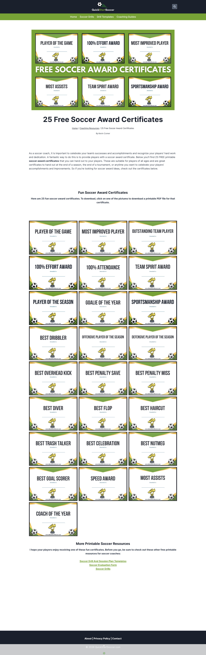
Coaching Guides (126, 16)
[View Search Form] (174, 6)
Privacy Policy (102, 638)
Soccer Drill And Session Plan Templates (103, 561)
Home (73, 16)
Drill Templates (105, 16)
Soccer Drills (87, 16)
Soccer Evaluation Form (103, 565)
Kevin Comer (104, 133)
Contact (117, 638)
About (88, 638)
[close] (104, 646)
